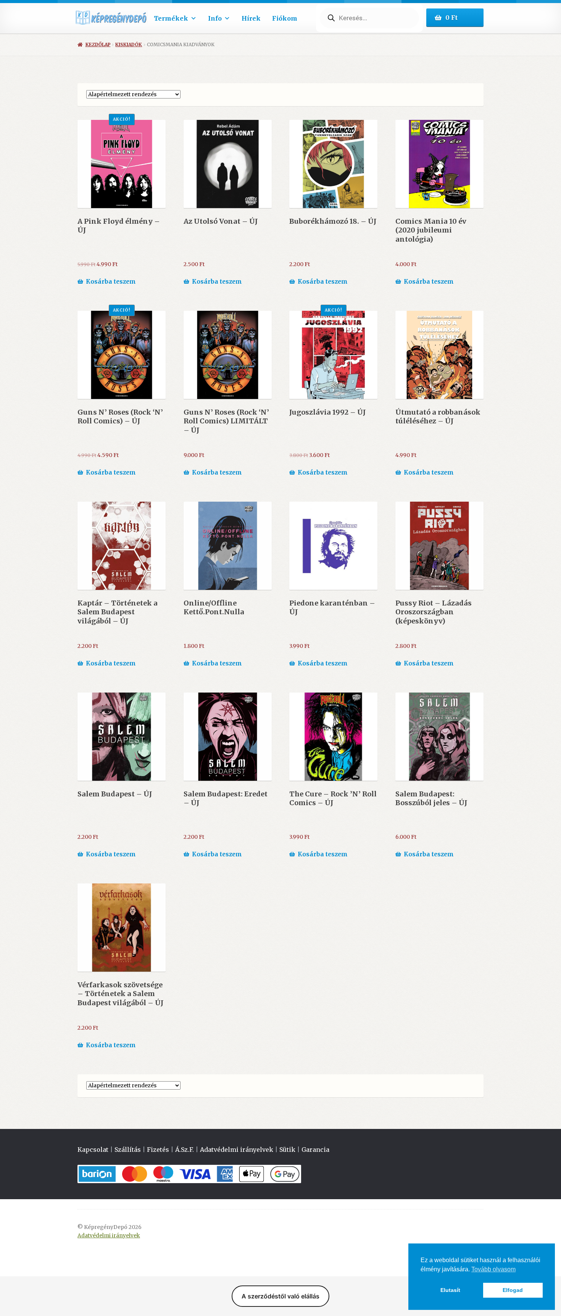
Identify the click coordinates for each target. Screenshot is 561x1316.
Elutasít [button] (450, 1290)
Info (215, 18)
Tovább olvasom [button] (493, 1269)
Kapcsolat (92, 1149)
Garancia (315, 1149)
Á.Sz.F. (184, 1149)
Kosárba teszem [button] (111, 281)
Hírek (251, 18)
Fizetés (158, 1149)
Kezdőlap (97, 44)
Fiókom (284, 18)
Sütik (287, 1149)
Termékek (171, 18)
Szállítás (127, 1149)
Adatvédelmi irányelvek (236, 1149)
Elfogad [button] (513, 1290)
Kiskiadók (128, 44)
